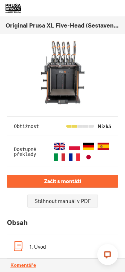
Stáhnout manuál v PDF (62, 201)
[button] (59, 146)
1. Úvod (38, 246)
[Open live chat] (107, 254)
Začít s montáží (62, 181)
